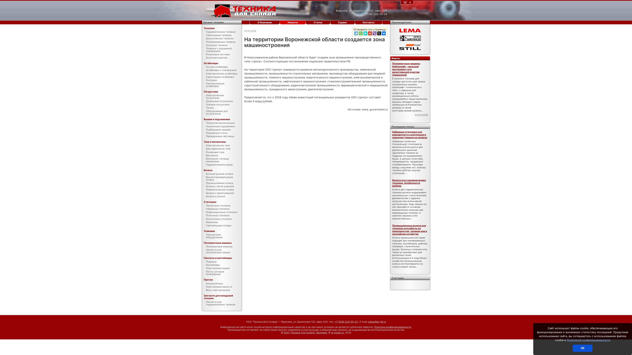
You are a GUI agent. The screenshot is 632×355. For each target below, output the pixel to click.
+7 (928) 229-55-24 (346, 321)
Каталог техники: (213, 22)
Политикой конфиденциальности (588, 340)
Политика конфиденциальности (392, 327)
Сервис (342, 22)
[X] (379, 33)
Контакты (368, 22)
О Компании (265, 22)
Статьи (318, 22)
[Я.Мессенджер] (365, 33)
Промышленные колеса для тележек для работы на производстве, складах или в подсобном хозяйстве (409, 230)
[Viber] (375, 33)
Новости (293, 22)
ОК (582, 348)
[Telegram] (356, 33)
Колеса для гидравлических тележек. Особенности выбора (409, 183)
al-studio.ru (337, 332)
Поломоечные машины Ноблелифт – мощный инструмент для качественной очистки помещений (406, 69)
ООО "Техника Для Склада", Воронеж (305, 332)
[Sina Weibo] (370, 33)
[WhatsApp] (361, 33)
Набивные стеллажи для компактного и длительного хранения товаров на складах (409, 134)
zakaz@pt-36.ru (377, 321)
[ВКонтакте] (384, 33)
